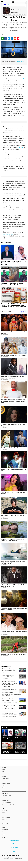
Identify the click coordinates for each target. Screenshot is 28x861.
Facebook (15, 840)
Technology (5, 778)
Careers (4, 815)
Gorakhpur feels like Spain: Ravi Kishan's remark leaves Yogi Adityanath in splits (12, 284)
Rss (15, 851)
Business (4, 776)
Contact (4, 819)
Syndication (5, 800)
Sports (4, 781)
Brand (4, 812)
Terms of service (6, 802)
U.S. (3, 834)
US (3, 771)
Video (3, 790)
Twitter (15, 844)
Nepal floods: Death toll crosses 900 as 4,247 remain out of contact (9, 677)
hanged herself (20, 79)
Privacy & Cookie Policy (8, 804)
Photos (4, 787)
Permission (5, 798)
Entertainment (6, 783)
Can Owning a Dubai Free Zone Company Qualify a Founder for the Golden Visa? (9, 700)
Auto (3, 785)
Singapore (5, 829)
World (4, 774)
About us (4, 810)
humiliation (20, 147)
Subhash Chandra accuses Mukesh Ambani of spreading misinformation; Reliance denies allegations (13, 263)
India (3, 769)
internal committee (8, 234)
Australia (4, 825)
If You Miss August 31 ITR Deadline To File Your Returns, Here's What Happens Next (9, 715)
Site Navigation (6, 817)
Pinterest (15, 847)
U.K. (3, 832)
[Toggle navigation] (2, 2)
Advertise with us (6, 795)
